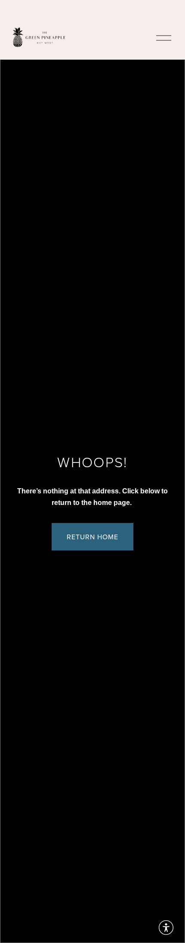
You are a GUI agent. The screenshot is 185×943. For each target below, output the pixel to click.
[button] (166, 927)
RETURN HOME (92, 536)
